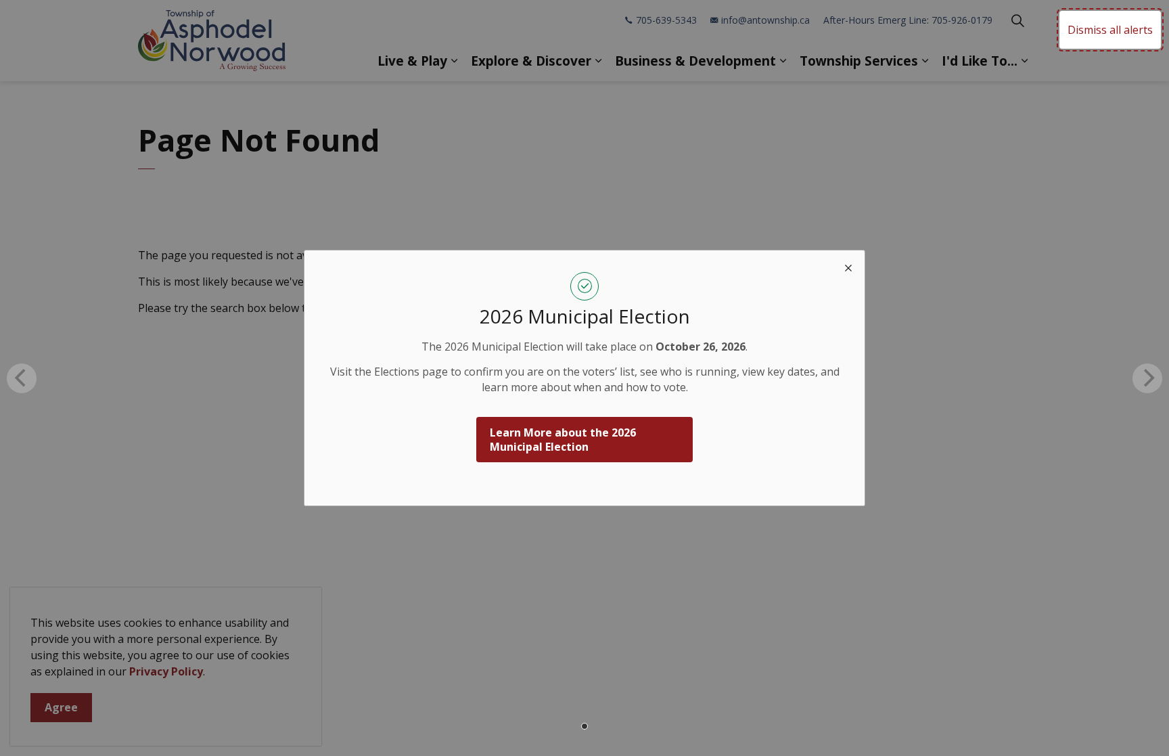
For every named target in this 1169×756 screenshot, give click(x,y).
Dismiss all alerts (1110, 29)
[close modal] (848, 266)
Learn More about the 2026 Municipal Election (563, 439)
